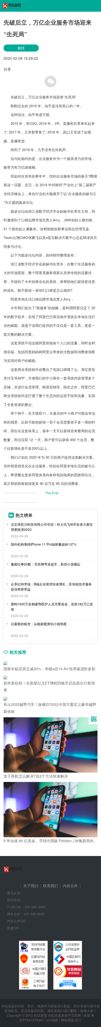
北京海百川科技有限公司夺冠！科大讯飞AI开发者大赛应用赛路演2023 (52, 527)
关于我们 (30, 885)
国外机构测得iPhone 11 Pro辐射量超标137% (44, 544)
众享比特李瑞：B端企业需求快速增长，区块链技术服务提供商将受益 (51, 587)
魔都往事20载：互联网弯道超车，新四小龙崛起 (45, 564)
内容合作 (70, 885)
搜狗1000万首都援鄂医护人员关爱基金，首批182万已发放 (52, 606)
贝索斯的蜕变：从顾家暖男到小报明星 (39, 623)
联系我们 (50, 885)
